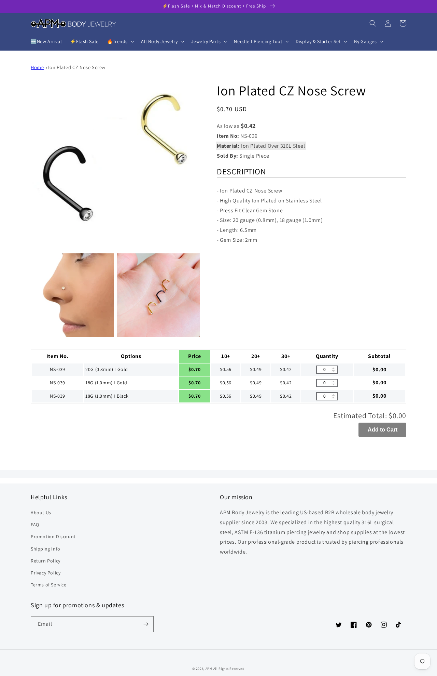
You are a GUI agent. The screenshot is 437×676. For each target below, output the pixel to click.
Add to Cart (382, 430)
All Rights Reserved (229, 668)
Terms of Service (49, 585)
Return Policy (45, 561)
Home (37, 67)
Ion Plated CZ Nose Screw (76, 67)
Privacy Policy (45, 573)
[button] (120, 41)
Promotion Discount (53, 536)
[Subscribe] (145, 624)
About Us (41, 512)
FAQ (35, 524)
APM (209, 668)
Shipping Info (45, 549)
